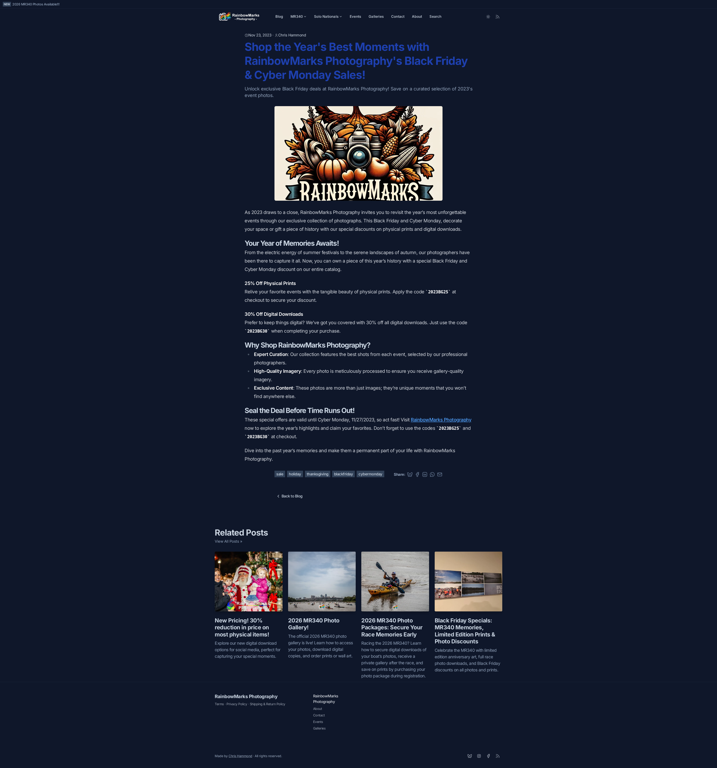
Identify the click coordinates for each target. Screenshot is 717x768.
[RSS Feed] (497, 16)
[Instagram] (479, 756)
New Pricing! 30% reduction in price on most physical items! (242, 627)
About (417, 16)
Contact (397, 16)
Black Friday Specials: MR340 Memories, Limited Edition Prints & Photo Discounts (465, 631)
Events (355, 16)
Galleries (376, 16)
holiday (295, 474)
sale (279, 474)
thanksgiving (317, 474)
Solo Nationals (326, 16)
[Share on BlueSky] (410, 474)
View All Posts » (228, 541)
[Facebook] (488, 756)
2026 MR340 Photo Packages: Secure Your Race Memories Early (392, 627)
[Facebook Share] (417, 474)
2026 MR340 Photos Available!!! (35, 4)
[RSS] (497, 756)
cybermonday (370, 474)
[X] (469, 756)
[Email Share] (440, 474)
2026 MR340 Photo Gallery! (313, 624)
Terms (219, 704)
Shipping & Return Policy (267, 704)
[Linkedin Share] (425, 474)
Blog (279, 16)
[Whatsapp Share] (432, 474)
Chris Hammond (292, 35)
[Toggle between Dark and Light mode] (488, 16)
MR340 (297, 16)
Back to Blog (292, 496)
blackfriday (343, 474)
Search (435, 16)
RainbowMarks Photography (441, 419)
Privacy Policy (236, 704)
